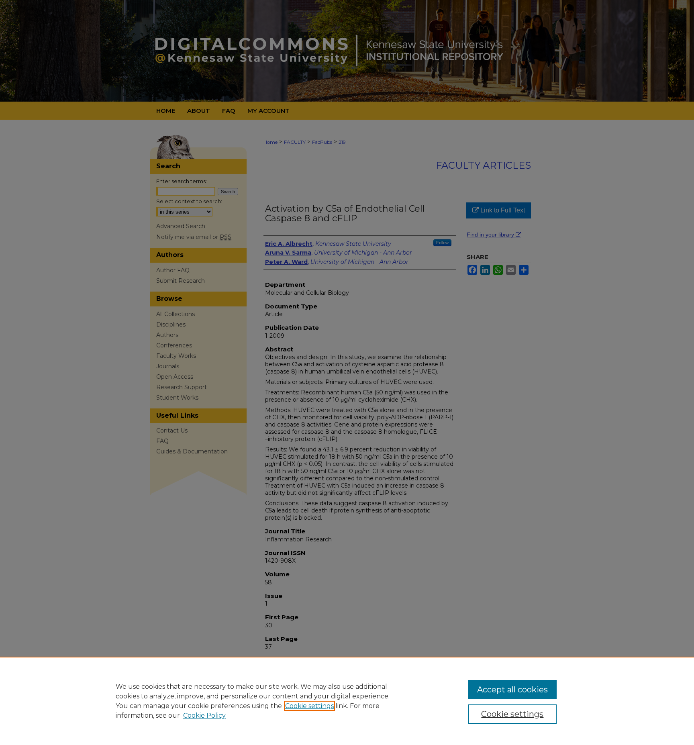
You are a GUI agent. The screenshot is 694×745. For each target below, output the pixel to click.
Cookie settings (309, 706)
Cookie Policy (204, 715)
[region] (347, 701)
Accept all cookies (512, 689)
